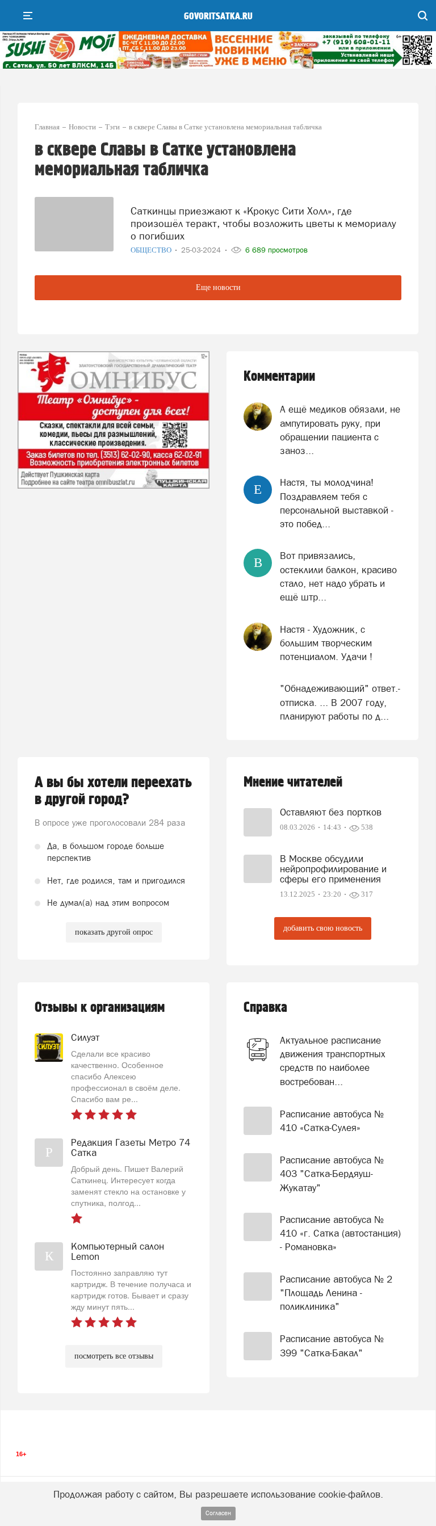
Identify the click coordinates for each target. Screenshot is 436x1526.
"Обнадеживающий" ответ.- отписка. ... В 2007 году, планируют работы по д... (340, 702)
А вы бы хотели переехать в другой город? (113, 791)
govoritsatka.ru (218, 16)
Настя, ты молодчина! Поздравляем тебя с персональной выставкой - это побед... (336, 503)
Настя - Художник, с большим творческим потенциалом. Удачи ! (326, 643)
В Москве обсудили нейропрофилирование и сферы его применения (333, 869)
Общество (152, 250)
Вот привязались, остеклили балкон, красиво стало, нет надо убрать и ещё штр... (338, 576)
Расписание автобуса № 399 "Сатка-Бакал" (332, 1345)
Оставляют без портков (331, 812)
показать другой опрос (114, 932)
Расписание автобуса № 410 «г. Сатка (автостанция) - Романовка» (340, 1233)
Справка (265, 1007)
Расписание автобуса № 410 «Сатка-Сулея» (332, 1120)
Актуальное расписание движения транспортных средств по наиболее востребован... (332, 1061)
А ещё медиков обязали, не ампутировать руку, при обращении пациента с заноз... (340, 429)
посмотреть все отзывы (113, 1356)
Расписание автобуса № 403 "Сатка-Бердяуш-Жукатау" (332, 1173)
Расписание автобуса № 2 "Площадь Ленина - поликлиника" (336, 1293)
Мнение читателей (293, 782)
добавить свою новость (322, 928)
